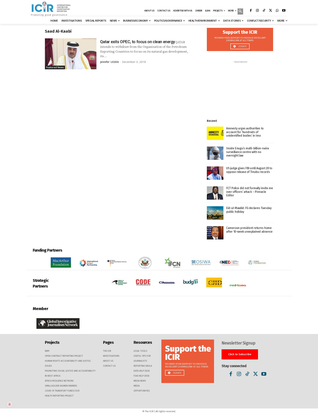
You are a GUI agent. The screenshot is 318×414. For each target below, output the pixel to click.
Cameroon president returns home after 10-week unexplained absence (249, 229)
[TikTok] (264, 11)
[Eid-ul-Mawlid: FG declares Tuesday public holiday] (215, 213)
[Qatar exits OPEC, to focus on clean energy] (70, 53)
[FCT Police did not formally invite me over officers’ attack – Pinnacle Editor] (215, 193)
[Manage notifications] (10, 404)
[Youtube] (283, 11)
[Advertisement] (240, 87)
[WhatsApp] (277, 11)
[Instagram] (257, 11)
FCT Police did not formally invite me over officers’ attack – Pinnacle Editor (249, 191)
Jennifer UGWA (109, 62)
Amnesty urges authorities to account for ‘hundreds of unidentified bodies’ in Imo (245, 132)
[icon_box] (240, 38)
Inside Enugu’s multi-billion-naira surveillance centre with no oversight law (247, 152)
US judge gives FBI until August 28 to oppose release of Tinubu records (249, 169)
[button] (240, 12)
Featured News (55, 67)
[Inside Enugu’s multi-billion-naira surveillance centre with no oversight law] (215, 153)
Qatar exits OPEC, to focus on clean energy (137, 41)
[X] (270, 11)
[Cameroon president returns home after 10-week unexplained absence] (215, 232)
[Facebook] (250, 11)
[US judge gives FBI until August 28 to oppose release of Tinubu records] (215, 173)
